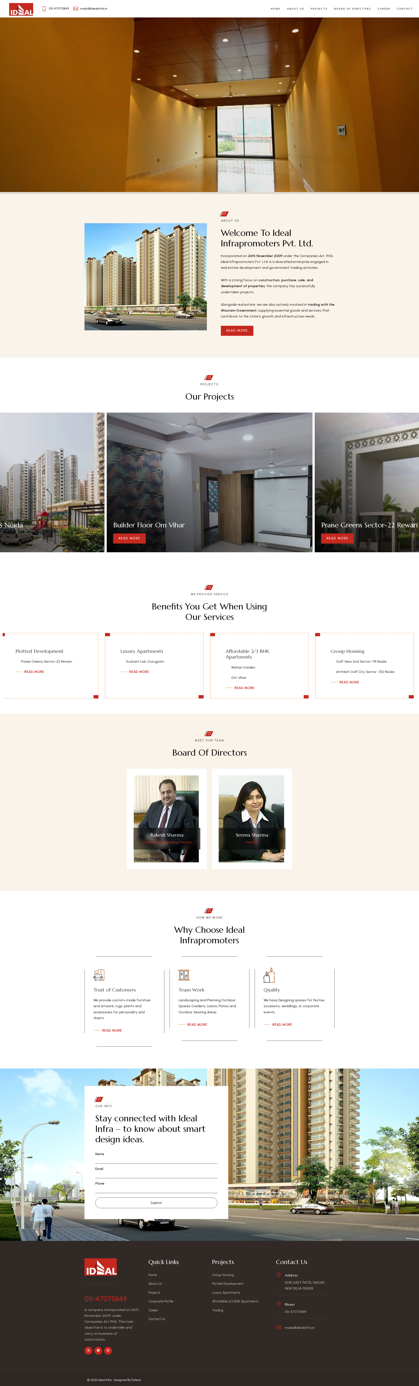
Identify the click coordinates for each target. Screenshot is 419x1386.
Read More (237, 331)
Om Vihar (33, 678)
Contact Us (156, 1319)
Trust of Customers (114, 990)
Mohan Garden (38, 667)
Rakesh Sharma (167, 835)
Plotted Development (255, 651)
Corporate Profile (160, 1301)
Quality (272, 990)
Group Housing (143, 651)
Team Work (191, 990)
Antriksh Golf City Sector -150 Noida (160, 672)
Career (384, 8)
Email (99, 1169)
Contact (405, 8)
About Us (295, 8)
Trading (217, 1310)
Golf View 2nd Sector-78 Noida (156, 661)
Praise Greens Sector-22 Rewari (261, 661)
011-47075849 (105, 1298)
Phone (99, 1183)
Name (99, 1154)
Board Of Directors (352, 8)
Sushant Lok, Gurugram (360, 661)
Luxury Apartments (357, 651)
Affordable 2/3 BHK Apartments (42, 654)
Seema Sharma (252, 835)
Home (275, 8)
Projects (319, 8)
